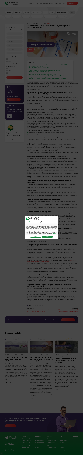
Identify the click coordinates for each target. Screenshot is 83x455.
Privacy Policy (54, 233)
